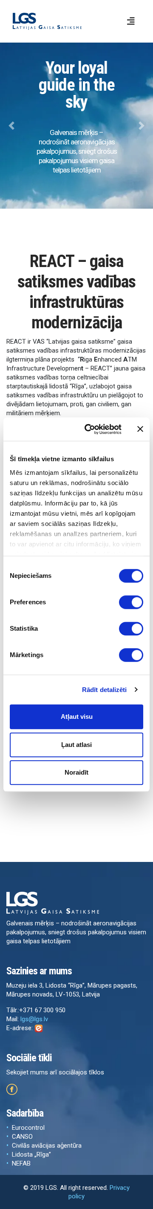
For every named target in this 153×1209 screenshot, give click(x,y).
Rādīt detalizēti (104, 689)
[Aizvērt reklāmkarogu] (140, 429)
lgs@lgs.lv (34, 1019)
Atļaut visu (77, 716)
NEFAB (21, 1163)
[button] (11, 126)
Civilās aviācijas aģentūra (47, 1145)
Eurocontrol (28, 1127)
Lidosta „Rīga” (31, 1154)
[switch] (131, 602)
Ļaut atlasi (76, 744)
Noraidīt (76, 772)
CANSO (22, 1136)
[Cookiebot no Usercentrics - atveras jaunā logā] (90, 429)
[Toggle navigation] (131, 21)
